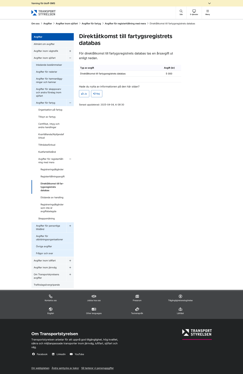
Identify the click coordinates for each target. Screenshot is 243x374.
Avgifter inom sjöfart (67, 23)
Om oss (35, 23)
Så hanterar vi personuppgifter (97, 368)
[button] (181, 13)
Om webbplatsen (40, 368)
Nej (98, 93)
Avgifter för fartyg (91, 23)
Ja (85, 93)
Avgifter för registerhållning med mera (125, 23)
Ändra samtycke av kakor (65, 368)
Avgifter (47, 23)
